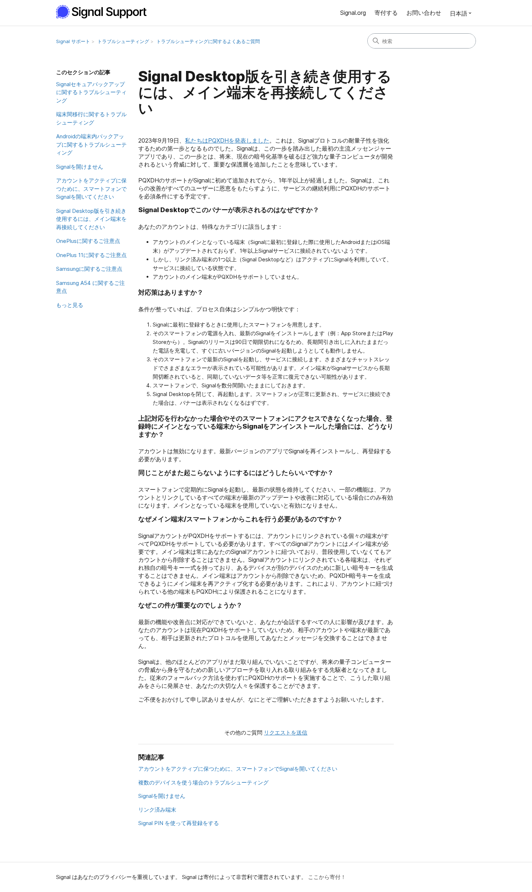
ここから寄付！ (327, 877)
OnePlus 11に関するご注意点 (91, 255)
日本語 (458, 13)
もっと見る (69, 305)
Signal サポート (73, 41)
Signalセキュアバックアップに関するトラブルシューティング (91, 92)
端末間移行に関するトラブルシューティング (91, 118)
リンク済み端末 (157, 809)
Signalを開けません (79, 166)
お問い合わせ (423, 12)
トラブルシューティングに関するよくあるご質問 (208, 41)
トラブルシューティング (123, 41)
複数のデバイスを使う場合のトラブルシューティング (203, 782)
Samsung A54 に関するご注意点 (90, 287)
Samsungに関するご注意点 (89, 268)
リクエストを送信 (285, 732)
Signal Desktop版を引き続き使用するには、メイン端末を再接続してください (91, 219)
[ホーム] (105, 11)
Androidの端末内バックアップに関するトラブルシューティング (91, 144)
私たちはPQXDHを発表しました (227, 140)
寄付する (386, 12)
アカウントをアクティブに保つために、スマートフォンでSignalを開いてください (91, 188)
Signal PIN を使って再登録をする (178, 823)
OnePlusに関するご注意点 (88, 240)
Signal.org (353, 12)
